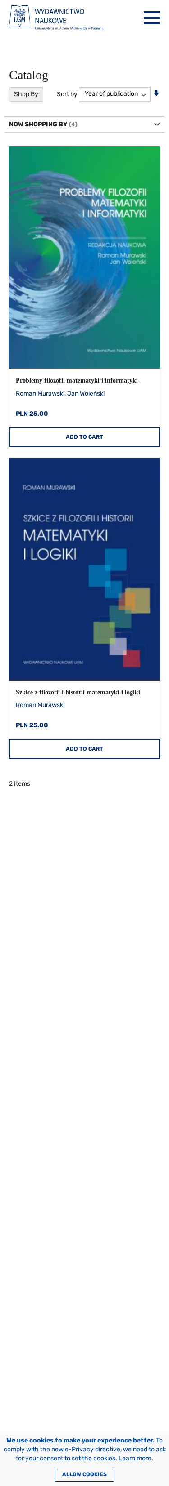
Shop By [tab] (26, 94)
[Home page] (56, 17)
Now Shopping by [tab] (38, 124)
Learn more (135, 1458)
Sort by (67, 94)
